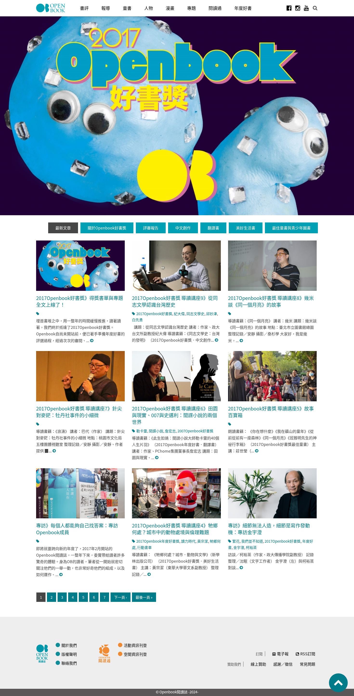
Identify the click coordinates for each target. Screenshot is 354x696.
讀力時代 (188, 541)
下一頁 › (120, 597)
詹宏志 (170, 430)
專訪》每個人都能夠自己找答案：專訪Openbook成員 (77, 529)
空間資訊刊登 (135, 654)
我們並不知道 (252, 541)
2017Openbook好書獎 (154, 313)
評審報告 (150, 228)
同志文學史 (195, 313)
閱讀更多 (92, 340)
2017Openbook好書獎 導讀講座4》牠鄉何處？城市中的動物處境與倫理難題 (175, 529)
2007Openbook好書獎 (195, 430)
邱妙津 (211, 313)
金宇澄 (238, 547)
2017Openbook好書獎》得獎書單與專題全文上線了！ (79, 301)
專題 (191, 8)
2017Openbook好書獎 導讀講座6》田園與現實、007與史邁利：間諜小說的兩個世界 (175, 415)
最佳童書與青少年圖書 (291, 228)
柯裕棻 (251, 547)
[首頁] (51, 8)
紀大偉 (179, 313)
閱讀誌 (43, 653)
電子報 (282, 654)
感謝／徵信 (283, 664)
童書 (127, 8)
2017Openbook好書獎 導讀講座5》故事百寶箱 (271, 412)
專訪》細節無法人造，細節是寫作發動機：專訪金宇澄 (269, 529)
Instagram (298, 8)
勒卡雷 (141, 430)
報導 (105, 8)
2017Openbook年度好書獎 (157, 541)
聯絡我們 (69, 663)
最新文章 (63, 228)
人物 (148, 8)
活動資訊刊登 (135, 645)
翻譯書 (213, 228)
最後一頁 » (144, 597)
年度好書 (243, 8)
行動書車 (144, 547)
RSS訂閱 (307, 654)
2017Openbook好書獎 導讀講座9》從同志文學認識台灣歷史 (175, 301)
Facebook (289, 8)
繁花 (236, 541)
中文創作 (183, 228)
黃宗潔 (202, 541)
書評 (84, 8)
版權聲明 (69, 654)
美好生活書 (245, 228)
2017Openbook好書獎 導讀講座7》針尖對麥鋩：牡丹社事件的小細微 (79, 412)
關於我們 (69, 645)
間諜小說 (156, 430)
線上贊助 (258, 664)
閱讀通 (215, 8)
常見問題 (307, 664)
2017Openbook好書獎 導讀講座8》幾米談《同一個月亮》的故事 (271, 301)
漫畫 (170, 8)
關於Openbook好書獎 (107, 228)
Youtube (306, 8)
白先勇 (137, 319)
